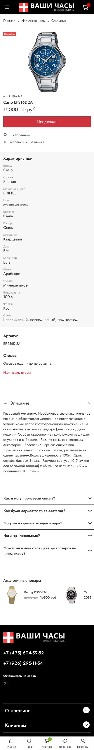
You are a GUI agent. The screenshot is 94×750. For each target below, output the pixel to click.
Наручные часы (33, 20)
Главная (9, 20)
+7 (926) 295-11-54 (23, 663)
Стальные (58, 20)
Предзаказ (47, 121)
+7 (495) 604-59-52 (23, 653)
